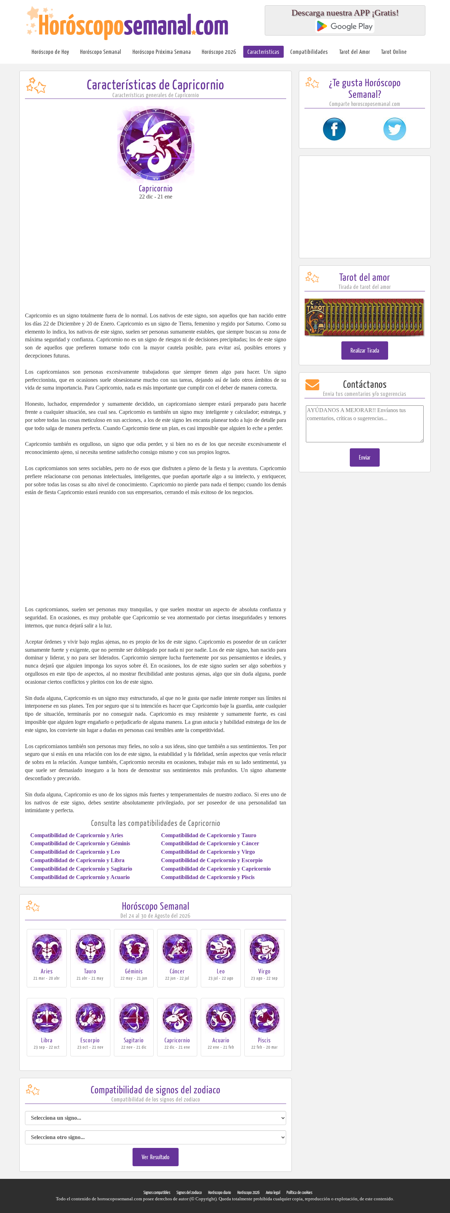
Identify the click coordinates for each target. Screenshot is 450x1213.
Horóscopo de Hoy (50, 51)
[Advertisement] (155, 255)
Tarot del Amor (354, 51)
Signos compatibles (156, 1192)
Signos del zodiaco (189, 1192)
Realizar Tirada (365, 350)
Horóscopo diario (219, 1192)
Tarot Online (394, 51)
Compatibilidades (309, 51)
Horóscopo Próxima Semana (162, 51)
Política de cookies (299, 1192)
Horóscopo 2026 (219, 51)
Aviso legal (273, 1192)
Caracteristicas (263, 51)
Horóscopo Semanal (100, 51)
